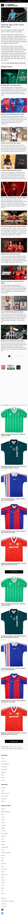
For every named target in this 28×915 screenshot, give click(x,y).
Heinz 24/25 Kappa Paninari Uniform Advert (13, 226)
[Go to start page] (2, 356)
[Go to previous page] (5, 356)
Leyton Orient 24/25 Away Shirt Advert (12, 312)
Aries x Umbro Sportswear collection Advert (14, 197)
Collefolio (19, 1)
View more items (14, 571)
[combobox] (26, 5)
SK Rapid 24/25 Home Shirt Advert (11, 85)
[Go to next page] (14, 358)
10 (11, 358)
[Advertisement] (14, 387)
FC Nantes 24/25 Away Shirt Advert (11, 170)
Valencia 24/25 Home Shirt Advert (11, 143)
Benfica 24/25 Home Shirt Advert (10, 254)
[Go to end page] (16, 358)
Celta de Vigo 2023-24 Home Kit (16, 63)
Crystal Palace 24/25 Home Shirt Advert (12, 114)
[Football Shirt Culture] (11, 5)
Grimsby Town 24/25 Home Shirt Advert (12, 340)
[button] (2, 5)
